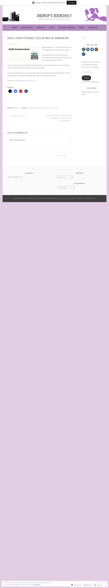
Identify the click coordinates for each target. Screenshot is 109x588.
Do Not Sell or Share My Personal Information (77, 198)
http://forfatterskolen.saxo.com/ (25, 81)
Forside (14, 27)
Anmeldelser (93, 27)
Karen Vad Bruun (50, 108)
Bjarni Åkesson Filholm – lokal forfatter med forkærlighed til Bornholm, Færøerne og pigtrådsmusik (58, 118)
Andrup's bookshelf (54, 15)
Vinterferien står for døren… (18, 116)
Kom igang (71, 2)
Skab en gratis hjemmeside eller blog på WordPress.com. (36, 198)
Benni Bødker (31, 108)
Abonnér (86, 78)
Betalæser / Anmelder (67, 27)
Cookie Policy (37, 584)
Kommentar (62, 155)
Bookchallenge (27, 27)
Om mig (81, 27)
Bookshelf (41, 27)
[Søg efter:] (92, 38)
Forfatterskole (40, 108)
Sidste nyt (16, 108)
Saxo (57, 108)
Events (51, 27)
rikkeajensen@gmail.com (14, 177)
